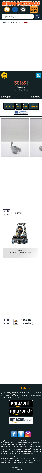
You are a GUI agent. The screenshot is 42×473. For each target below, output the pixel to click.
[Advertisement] (21, 48)
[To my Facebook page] (14, 434)
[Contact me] (21, 434)
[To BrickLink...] (38, 75)
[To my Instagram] (28, 434)
